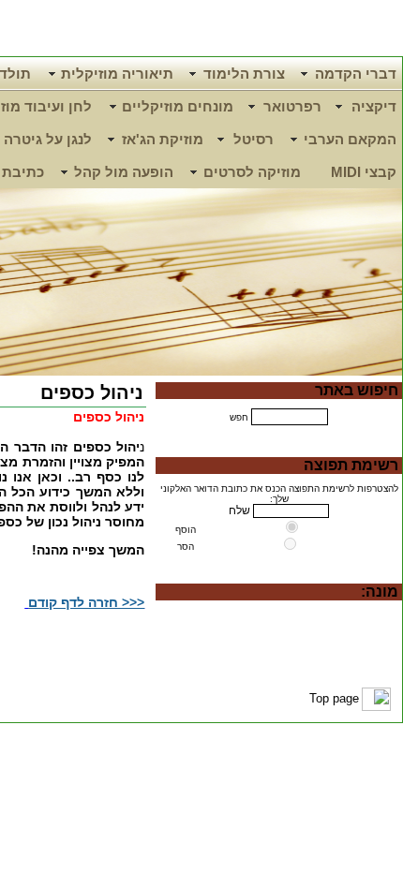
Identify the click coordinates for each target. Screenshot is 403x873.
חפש (239, 417)
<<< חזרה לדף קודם (86, 602)
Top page (334, 698)
